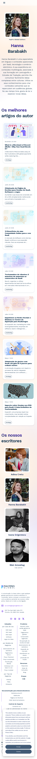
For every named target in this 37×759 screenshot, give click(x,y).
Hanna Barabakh (17, 504)
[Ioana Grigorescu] (17, 520)
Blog (24, 672)
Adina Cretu (17, 474)
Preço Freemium (9, 657)
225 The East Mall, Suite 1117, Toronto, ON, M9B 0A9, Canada (14, 611)
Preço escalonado (8, 659)
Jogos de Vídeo (9, 639)
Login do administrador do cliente (16, 708)
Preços (23, 676)
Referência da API (16, 693)
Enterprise (9, 684)
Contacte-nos (16, 706)
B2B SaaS (9, 630)
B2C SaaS (9, 632)
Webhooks (17, 695)
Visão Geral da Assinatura (16, 700)
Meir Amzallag (17, 565)
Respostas (24, 666)
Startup (8, 679)
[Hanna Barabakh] (17, 490)
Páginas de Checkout (16, 698)
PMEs (8, 682)
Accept (18, 747)
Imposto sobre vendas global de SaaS (24, 628)
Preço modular (8, 670)
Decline (18, 751)
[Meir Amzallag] (17, 550)
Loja (23, 679)
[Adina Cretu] (17, 460)
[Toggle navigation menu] (4, 2)
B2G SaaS (9, 634)
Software (9, 637)
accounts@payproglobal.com (14, 605)
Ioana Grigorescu (17, 535)
